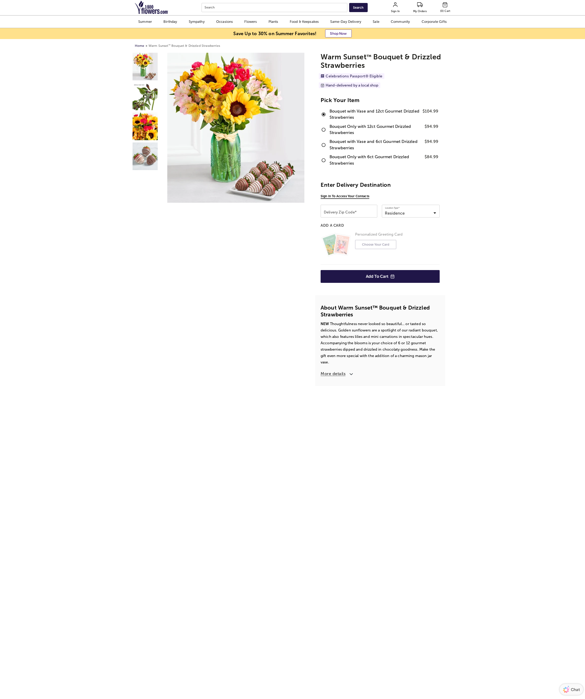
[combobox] (275, 7)
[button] (145, 22)
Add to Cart (377, 276)
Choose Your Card (375, 244)
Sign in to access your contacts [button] (345, 196)
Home (139, 45)
